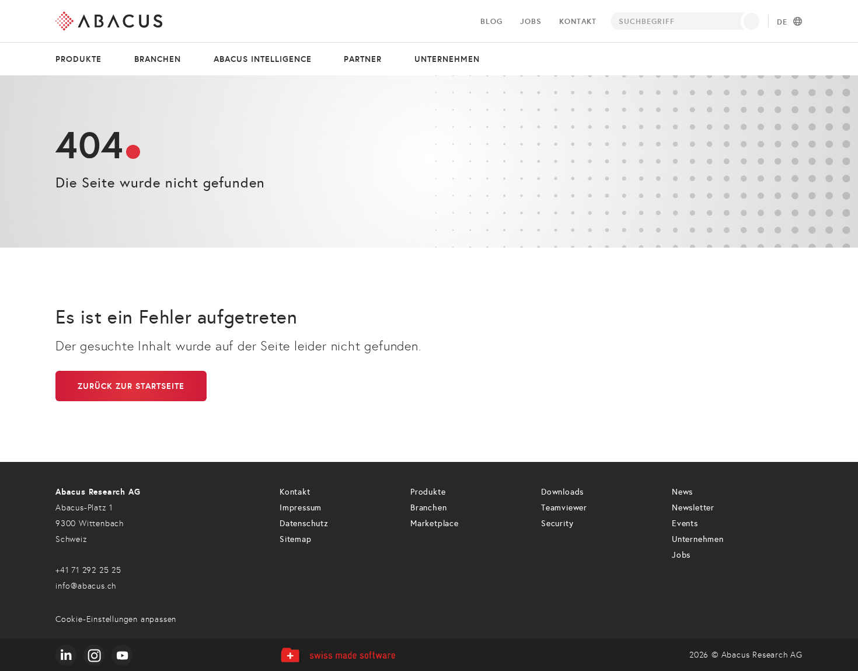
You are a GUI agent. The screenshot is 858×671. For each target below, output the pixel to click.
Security (557, 524)
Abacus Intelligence (263, 59)
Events (685, 524)
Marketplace (434, 524)
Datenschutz (304, 524)
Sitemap (296, 539)
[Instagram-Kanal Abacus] (93, 655)
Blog (491, 21)
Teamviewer (564, 508)
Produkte (78, 59)
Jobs (530, 21)
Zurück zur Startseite (131, 386)
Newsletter (693, 508)
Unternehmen (447, 59)
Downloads (562, 492)
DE (782, 22)
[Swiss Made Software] (338, 655)
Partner (363, 59)
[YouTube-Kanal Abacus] (121, 655)
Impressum (301, 508)
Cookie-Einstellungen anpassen (115, 619)
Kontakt (578, 21)
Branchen (157, 59)
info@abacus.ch (85, 586)
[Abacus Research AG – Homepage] (108, 21)
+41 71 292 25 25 (88, 570)
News (682, 492)
